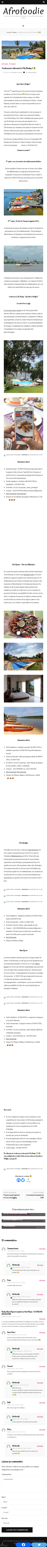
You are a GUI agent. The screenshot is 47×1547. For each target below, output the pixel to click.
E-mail (4, 1507)
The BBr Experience (9, 1226)
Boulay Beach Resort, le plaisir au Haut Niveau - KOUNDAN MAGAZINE (22, 1313)
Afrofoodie (23, 11)
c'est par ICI (13, 1159)
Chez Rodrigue (33, 850)
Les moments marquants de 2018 (12, 1219)
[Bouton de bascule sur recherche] (44, 2)
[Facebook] (19, 1180)
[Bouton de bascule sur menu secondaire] (2, 2)
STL (13, 1147)
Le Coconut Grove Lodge (12, 310)
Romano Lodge (29, 574)
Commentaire (6, 1474)
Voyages (12, 64)
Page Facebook (11, 493)
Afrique (5, 64)
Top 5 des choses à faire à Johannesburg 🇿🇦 (16, 1213)
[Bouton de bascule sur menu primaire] (23, 25)
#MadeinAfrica (16, 856)
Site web (5, 1518)
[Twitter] (23, 1180)
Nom (4, 1497)
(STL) (37, 221)
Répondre (42, 1248)
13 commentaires (31, 72)
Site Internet (21, 493)
